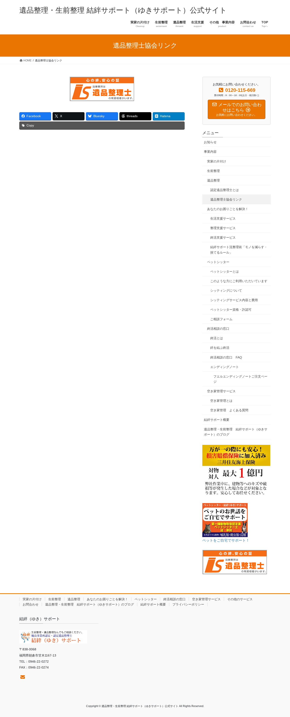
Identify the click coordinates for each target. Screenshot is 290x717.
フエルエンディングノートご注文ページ (240, 379)
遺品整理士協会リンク (226, 199)
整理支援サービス (223, 228)
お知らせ (210, 142)
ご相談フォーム (221, 319)
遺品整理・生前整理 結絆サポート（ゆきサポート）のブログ (235, 431)
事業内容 (210, 151)
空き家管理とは (221, 400)
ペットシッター (218, 262)
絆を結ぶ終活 (219, 347)
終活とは (216, 338)
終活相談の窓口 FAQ (226, 357)
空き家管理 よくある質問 (229, 410)
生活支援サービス (223, 218)
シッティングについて (226, 290)
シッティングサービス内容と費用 (234, 300)
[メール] (22, 677)
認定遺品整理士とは (224, 190)
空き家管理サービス (221, 391)
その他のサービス (240, 599)
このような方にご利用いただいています (238, 281)
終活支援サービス (223, 237)
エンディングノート (224, 367)
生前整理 (213, 171)
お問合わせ (31, 604)
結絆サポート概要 (216, 419)
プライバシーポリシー (188, 604)
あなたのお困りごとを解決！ (227, 209)
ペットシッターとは (224, 271)
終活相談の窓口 (218, 328)
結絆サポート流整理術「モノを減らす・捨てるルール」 (238, 249)
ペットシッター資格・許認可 (230, 309)
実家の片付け (216, 161)
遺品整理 (213, 180)
